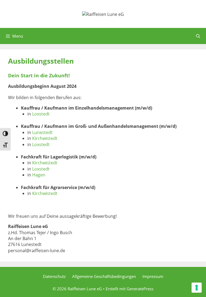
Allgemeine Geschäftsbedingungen (104, 276)
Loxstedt (41, 114)
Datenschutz (54, 276)
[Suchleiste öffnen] (198, 36)
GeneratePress (140, 288)
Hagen (38, 175)
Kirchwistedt (44, 138)
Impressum (152, 276)
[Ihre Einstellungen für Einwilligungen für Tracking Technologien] (197, 287)
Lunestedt (42, 132)
